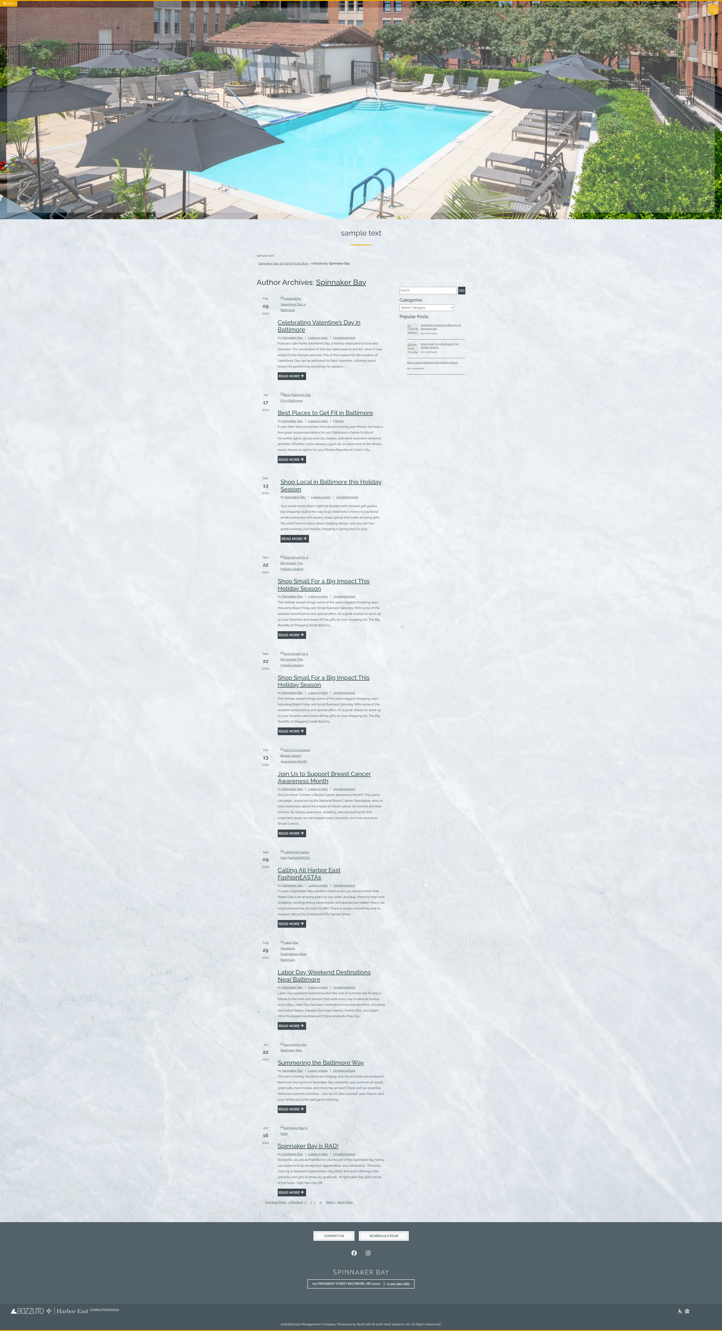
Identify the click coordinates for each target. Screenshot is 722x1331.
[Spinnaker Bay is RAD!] (296, 1131)
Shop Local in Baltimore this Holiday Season (331, 485)
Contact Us (334, 1236)
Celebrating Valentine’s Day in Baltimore (319, 326)
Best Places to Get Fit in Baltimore (325, 412)
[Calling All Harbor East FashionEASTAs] (296, 855)
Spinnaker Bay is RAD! (308, 1145)
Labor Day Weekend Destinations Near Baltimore (324, 976)
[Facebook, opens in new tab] (354, 1253)
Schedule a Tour (388, 1236)
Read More (289, 376)
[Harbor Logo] (66, 1311)
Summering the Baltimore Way (321, 1062)
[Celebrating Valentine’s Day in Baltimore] (296, 304)
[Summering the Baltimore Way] (296, 1047)
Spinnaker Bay (341, 282)
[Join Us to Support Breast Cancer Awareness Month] (296, 755)
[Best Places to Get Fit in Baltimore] (296, 397)
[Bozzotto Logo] (27, 1311)
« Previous (295, 1202)
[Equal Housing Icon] (687, 1311)
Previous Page (275, 1202)
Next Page (345, 1202)
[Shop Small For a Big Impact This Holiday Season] (296, 563)
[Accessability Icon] (679, 1311)
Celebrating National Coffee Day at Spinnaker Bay (441, 327)
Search (405, 290)
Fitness (338, 421)
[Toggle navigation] (8, 3)
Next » (331, 1202)
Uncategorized (344, 338)
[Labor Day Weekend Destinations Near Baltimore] (296, 951)
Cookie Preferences (104, 1309)
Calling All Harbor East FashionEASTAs (309, 874)
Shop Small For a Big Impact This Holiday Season (324, 585)
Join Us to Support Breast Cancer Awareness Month (324, 777)
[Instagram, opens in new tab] (368, 1253)
